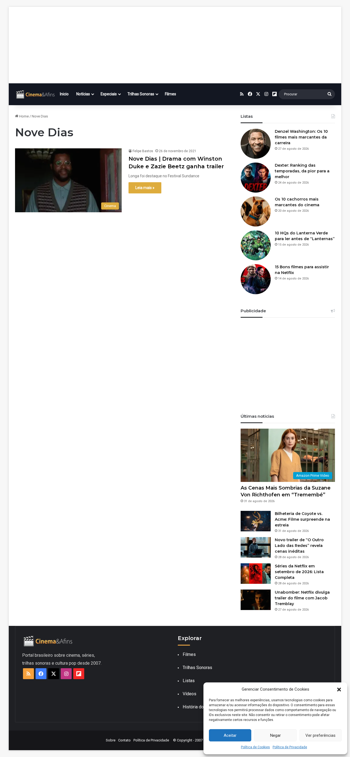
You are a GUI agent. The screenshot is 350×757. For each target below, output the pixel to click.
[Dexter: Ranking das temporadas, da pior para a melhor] (256, 178)
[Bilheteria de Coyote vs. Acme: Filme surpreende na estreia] (256, 521)
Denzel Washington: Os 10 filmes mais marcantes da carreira (301, 137)
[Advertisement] (175, 45)
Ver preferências (320, 735)
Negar (275, 735)
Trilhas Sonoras (140, 94)
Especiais (109, 94)
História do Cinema (201, 706)
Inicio (64, 94)
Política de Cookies (255, 747)
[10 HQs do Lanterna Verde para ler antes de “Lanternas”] (256, 245)
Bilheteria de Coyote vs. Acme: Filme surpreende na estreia (302, 519)
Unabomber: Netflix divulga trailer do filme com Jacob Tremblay (302, 598)
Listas (189, 680)
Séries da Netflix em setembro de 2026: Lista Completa (299, 572)
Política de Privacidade (290, 747)
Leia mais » (144, 187)
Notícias (83, 94)
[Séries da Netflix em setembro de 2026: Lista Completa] (256, 573)
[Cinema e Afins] (35, 94)
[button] (339, 689)
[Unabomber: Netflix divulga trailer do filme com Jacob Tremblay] (256, 600)
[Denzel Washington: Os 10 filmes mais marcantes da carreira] (256, 144)
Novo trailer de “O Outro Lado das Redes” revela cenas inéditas (299, 545)
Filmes (170, 94)
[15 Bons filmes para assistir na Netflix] (256, 279)
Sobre (110, 740)
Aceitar (230, 735)
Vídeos (189, 693)
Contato (124, 740)
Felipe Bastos (143, 151)
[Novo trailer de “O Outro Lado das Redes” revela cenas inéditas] (256, 547)
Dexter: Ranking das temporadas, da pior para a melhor (302, 171)
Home (23, 116)
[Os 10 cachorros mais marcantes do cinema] (256, 211)
